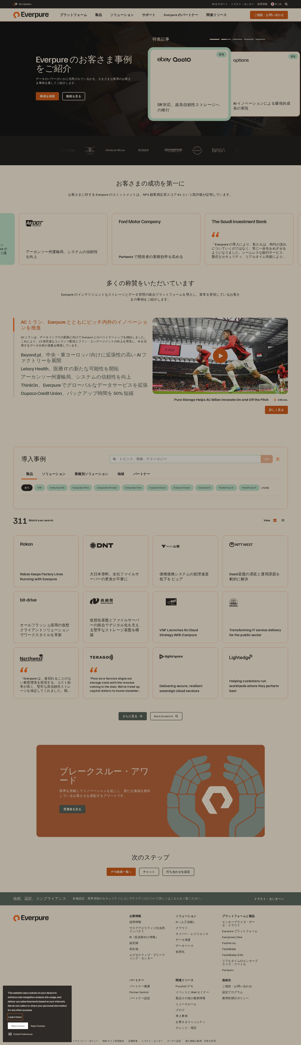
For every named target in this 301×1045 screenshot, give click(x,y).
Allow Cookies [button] (18, 1025)
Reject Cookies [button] (38, 1025)
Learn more (15, 1017)
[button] (20, 1034)
